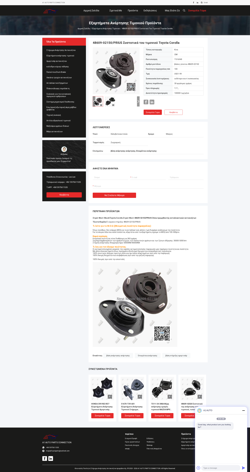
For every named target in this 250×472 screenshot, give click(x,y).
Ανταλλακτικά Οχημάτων (57, 83)
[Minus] (243, 410)
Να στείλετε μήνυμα (114, 195)
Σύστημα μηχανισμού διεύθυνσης (60, 102)
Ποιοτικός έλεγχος (132, 445)
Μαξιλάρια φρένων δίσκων (57, 126)
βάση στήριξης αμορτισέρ (176, 356)
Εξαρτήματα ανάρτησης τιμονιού (106, 29)
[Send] (243, 468)
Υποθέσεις (150, 442)
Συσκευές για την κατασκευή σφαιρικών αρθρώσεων (58, 95)
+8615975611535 (60, 187)
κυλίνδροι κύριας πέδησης (57, 67)
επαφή (127, 449)
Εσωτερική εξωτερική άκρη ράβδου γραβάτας (61, 108)
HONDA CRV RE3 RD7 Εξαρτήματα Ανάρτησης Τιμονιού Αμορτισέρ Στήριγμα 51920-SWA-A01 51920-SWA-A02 (102, 407)
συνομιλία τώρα (153, 112)
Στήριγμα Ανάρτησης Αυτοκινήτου (61, 50)
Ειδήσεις (150, 438)
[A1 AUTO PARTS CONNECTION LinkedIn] (197, 2)
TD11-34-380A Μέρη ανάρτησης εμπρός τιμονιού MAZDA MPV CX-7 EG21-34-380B (160, 407)
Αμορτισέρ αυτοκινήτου (56, 61)
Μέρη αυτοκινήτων (54, 131)
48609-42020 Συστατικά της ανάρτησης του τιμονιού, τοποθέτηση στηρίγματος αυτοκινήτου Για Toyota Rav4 (191, 407)
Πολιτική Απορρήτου (154, 449)
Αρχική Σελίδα (84, 29)
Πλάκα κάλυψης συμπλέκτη (58, 88)
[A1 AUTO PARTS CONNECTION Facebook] (193, 2)
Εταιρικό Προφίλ (131, 438)
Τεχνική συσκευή (53, 115)
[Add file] (198, 468)
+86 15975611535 (73, 182)
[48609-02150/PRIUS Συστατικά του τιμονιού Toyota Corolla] (116, 71)
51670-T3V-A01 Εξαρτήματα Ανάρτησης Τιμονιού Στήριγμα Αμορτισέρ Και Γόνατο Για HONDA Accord (132, 407)
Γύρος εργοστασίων (132, 442)
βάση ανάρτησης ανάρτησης (118, 356)
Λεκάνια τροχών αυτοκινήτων (59, 78)
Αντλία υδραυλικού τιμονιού (58, 121)
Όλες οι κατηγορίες (188, 449)
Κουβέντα (64, 195)
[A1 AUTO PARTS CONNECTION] (51, 10)
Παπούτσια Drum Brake (56, 72)
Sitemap (149, 445)
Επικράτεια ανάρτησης (147, 356)
